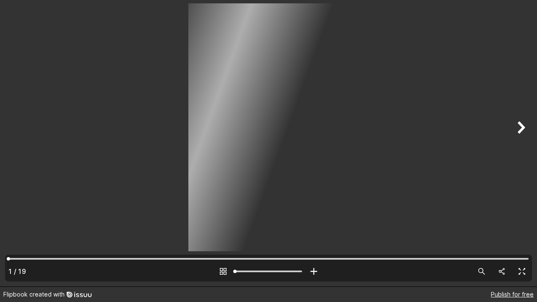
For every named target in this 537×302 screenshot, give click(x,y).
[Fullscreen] (522, 271)
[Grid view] (223, 271)
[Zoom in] (313, 271)
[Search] (481, 271)
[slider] (268, 271)
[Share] (501, 271)
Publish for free (512, 294)
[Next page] (520, 143)
